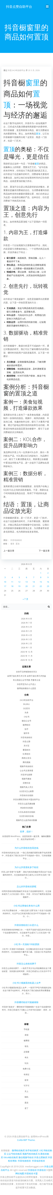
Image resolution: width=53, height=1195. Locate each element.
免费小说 (26, 1068)
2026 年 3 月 (26, 639)
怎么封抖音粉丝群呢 (26, 886)
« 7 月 (25, 599)
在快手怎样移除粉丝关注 (26, 671)
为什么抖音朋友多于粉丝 (26, 867)
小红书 (26, 716)
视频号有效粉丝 (26, 766)
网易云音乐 (26, 758)
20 (26, 586)
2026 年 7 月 (26, 622)
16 (48, 582)
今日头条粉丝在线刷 (26, 812)
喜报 (26, 1035)
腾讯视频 (26, 762)
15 (41, 582)
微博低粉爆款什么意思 (26, 688)
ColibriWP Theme (26, 1140)
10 (5, 582)
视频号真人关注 (26, 787)
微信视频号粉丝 (26, 1157)
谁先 (26, 1046)
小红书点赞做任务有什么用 (26, 905)
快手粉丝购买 (31, 1150)
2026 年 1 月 (26, 647)
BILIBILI (26, 704)
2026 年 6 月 (26, 627)
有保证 (26, 1074)
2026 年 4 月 (26, 635)
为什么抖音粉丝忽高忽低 (26, 847)
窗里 (32, 82)
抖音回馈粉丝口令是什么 (26, 925)
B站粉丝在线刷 (26, 807)
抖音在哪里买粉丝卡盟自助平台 (26, 799)
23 (48, 586)
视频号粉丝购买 (30, 1153)
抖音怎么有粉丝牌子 (26, 963)
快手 (26, 729)
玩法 (26, 1063)
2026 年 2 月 (26, 643)
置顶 (38, 133)
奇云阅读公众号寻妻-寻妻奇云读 (26, 680)
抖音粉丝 (32, 1170)
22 (41, 586)
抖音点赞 (26, 741)
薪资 (26, 1080)
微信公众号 (26, 720)
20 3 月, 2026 (34, 70)
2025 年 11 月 (26, 656)
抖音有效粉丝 (16, 540)
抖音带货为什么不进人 (26, 684)
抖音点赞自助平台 (19, 6)
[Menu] (47, 6)
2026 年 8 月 (26, 618)
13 (26, 582)
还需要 (26, 1051)
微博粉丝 (26, 725)
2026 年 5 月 (26, 631)
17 (5, 586)
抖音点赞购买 (40, 1157)
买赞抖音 (26, 783)
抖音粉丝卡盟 (31, 1173)
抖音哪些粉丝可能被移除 (26, 1002)
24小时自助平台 (26, 700)
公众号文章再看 (26, 770)
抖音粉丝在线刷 (26, 795)
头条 (26, 712)
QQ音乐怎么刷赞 (26, 791)
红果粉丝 (26, 754)
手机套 (26, 1029)
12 (19, 582)
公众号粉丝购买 (14, 1153)
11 (12, 582)
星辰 (26, 1102)
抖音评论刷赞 (26, 774)
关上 (26, 1091)
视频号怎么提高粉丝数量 (26, 820)
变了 (26, 1108)
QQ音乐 (26, 708)
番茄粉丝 (26, 749)
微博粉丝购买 (18, 1150)
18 (12, 586)
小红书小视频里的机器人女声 (26, 982)
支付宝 (26, 745)
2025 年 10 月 (26, 660)
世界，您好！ (26, 831)
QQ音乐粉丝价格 (26, 816)
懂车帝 (26, 733)
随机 (26, 1097)
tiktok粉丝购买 (11, 1157)
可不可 (26, 1085)
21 (34, 586)
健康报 (26, 1040)
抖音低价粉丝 (38, 1160)
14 (34, 582)
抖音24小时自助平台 (16, 70)
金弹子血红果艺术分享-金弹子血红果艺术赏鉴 (26, 676)
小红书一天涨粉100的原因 (26, 944)
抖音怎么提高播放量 (26, 803)
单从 (26, 1057)
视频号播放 (26, 778)
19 (19, 586)
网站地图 (19, 1173)
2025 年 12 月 (26, 651)
